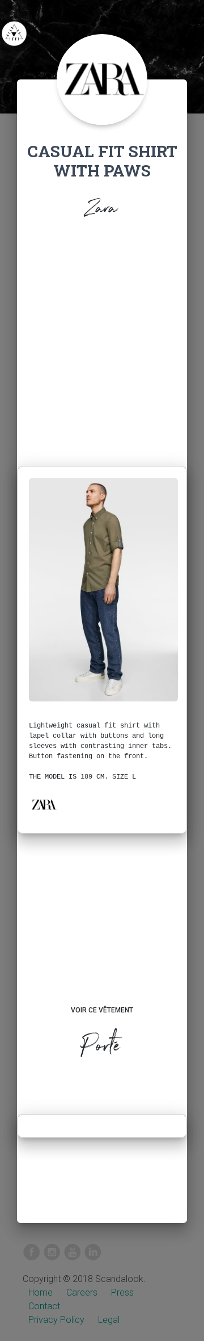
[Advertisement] (102, 345)
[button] (43, 805)
